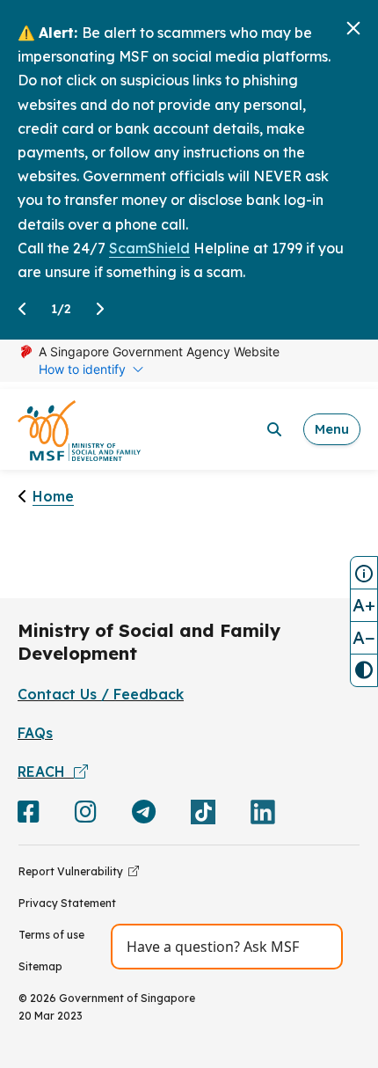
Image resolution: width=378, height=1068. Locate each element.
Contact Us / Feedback (101, 694)
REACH (46, 771)
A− (364, 637)
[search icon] (274, 429)
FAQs (35, 733)
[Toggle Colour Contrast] (364, 670)
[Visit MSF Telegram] (144, 815)
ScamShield (149, 248)
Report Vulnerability (73, 871)
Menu (332, 429)
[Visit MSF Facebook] (29, 815)
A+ (364, 605)
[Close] (353, 28)
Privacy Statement (67, 903)
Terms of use (51, 934)
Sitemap (40, 966)
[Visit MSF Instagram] (86, 815)
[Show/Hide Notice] (364, 572)
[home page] (79, 429)
